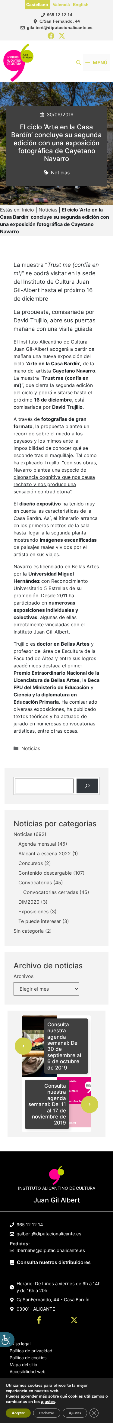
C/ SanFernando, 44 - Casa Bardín (53, 1299)
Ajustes (75, 1413)
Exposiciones (33, 911)
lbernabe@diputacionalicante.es (51, 1250)
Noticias (60, 172)
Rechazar (46, 1413)
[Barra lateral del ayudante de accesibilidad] (7, 1339)
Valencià (61, 4)
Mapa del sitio (23, 1364)
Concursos (30, 863)
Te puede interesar (39, 921)
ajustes (48, 1402)
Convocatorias (35, 882)
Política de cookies (28, 1357)
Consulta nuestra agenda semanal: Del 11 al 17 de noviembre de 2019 (47, 1104)
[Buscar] (87, 786)
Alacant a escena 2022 (44, 853)
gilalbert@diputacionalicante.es (60, 27)
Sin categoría (29, 931)
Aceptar (18, 1413)
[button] (78, 62)
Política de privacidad (31, 1350)
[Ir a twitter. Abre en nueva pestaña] (74, 1320)
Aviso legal (20, 1344)
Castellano (37, 4)
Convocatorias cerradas (50, 892)
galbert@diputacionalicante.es (49, 1234)
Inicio (28, 210)
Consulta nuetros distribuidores (54, 1262)
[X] (61, 36)
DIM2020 (28, 902)
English (81, 4)
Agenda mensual (37, 844)
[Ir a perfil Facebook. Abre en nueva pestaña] (38, 1320)
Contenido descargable (45, 873)
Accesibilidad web (28, 1371)
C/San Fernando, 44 (59, 21)
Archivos (23, 976)
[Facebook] (51, 36)
